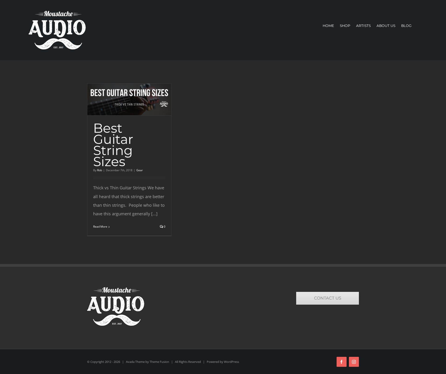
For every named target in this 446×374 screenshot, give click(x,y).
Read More (100, 227)
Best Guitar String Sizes (113, 144)
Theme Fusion (159, 362)
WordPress (231, 362)
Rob (99, 170)
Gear (139, 170)
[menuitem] (328, 25)
